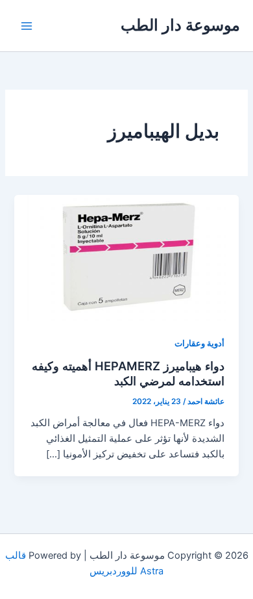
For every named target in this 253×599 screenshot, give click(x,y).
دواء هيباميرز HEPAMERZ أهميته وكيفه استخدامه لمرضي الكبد (128, 374)
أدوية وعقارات (199, 343)
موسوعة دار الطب (180, 25)
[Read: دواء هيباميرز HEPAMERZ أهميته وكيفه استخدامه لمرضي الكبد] (126, 257)
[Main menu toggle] (26, 26)
